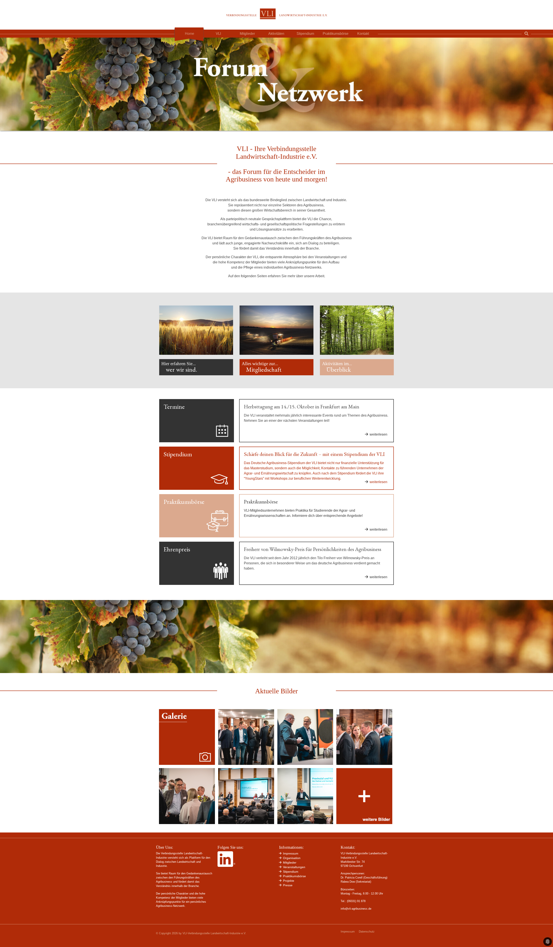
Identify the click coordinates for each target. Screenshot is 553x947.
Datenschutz (367, 931)
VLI (218, 33)
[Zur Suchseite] (526, 34)
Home (189, 33)
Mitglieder (247, 33)
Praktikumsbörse (335, 33)
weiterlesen (378, 434)
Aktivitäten (276, 33)
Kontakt (363, 33)
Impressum (348, 931)
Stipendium (305, 33)
